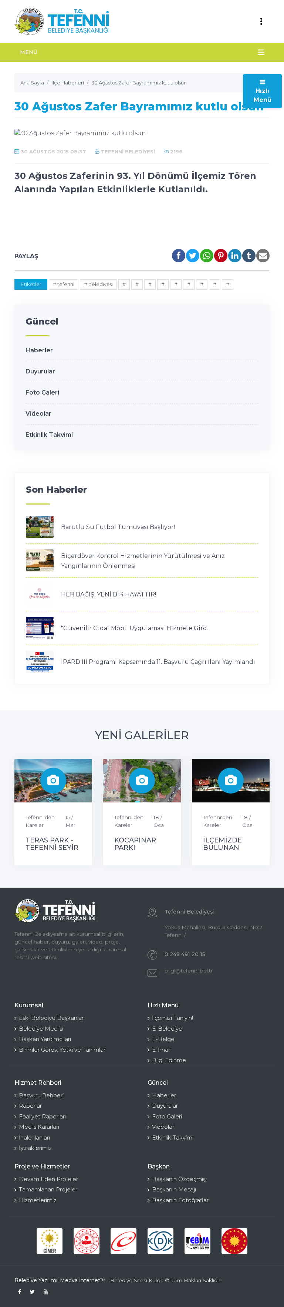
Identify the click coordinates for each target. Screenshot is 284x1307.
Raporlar (30, 1105)
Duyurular (40, 371)
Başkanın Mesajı (174, 1189)
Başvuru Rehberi (41, 1095)
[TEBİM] (197, 1241)
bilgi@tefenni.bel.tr (189, 970)
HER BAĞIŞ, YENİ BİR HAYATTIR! (108, 594)
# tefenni (63, 284)
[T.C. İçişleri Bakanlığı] (86, 1241)
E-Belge (163, 1038)
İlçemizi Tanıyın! (172, 1017)
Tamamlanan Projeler (48, 1189)
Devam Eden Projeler (48, 1179)
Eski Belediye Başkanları (52, 1017)
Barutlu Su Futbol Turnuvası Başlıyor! (118, 527)
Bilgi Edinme (169, 1060)
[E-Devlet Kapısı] (123, 1241)
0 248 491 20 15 (185, 954)
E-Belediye (167, 1028)
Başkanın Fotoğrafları (181, 1200)
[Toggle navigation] (261, 21)
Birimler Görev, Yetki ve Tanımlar (62, 1049)
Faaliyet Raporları (42, 1116)
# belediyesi (98, 284)
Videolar (38, 413)
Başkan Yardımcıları (45, 1038)
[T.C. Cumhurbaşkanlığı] (234, 1241)
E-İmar (161, 1049)
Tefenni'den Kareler (40, 821)
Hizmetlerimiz (38, 1200)
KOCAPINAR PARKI (135, 844)
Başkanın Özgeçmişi (179, 1179)
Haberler (39, 350)
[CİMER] (49, 1241)
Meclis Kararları (39, 1126)
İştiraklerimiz (35, 1147)
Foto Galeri (42, 392)
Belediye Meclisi (41, 1028)
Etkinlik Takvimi (49, 434)
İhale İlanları (34, 1137)
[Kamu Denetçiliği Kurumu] (160, 1241)
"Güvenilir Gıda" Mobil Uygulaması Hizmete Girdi (135, 628)
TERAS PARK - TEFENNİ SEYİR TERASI (52, 847)
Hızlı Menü (262, 95)
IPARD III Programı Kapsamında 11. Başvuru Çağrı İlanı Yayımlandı (158, 661)
